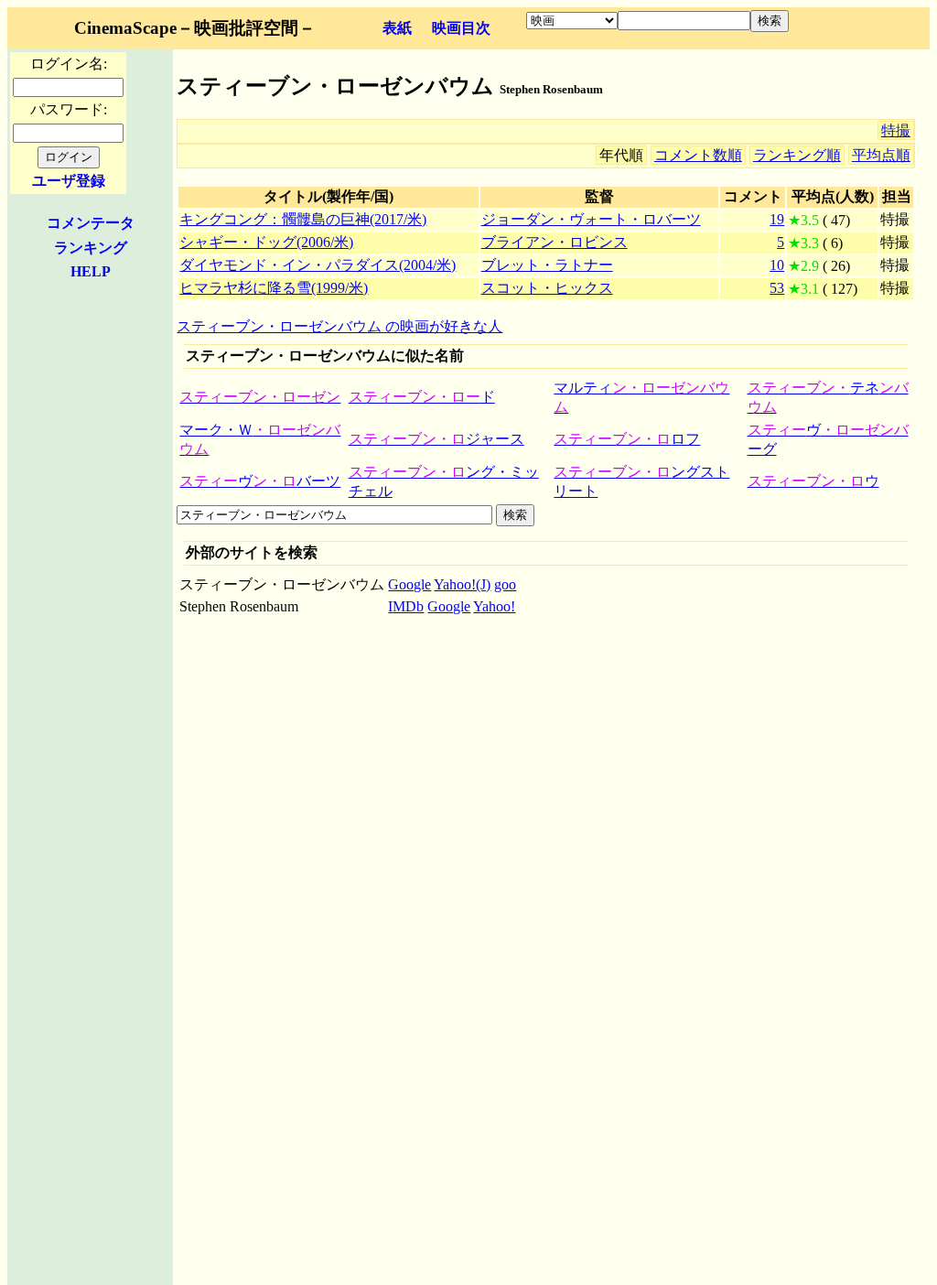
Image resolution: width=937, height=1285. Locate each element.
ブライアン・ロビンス (554, 242)
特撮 (895, 130)
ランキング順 (797, 155)
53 (777, 288)
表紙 (397, 28)
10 (777, 265)
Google (409, 584)
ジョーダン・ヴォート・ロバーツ (591, 219)
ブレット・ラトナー (547, 265)
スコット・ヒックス (547, 288)
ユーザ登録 (68, 181)
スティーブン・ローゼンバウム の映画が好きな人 (339, 326)
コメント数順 (698, 155)
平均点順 (881, 155)
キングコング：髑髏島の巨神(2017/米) (302, 219)
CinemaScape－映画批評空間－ (195, 28)
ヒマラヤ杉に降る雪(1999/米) (273, 288)
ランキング (90, 247)
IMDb (406, 606)
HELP (90, 271)
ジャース (436, 439)
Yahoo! (494, 606)
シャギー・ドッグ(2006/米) (266, 242)
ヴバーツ (259, 481)
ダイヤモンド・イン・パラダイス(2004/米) (317, 265)
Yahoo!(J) (462, 584)
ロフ (627, 439)
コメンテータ (91, 223)
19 (777, 219)
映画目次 (461, 28)
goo (505, 584)
